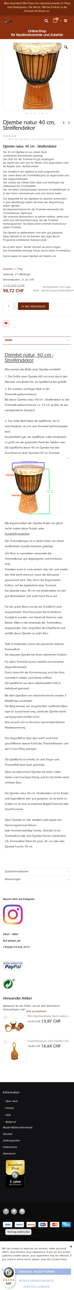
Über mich (12, 1101)
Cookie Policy (59, 1259)
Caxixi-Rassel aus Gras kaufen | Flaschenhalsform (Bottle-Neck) (49, 1041)
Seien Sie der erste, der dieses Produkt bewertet (36, 139)
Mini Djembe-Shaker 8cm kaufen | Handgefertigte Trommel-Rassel (49, 1016)
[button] (16, 16)
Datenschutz (10, 1147)
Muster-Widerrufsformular (18, 1128)
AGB (8, 1115)
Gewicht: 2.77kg (12, 269)
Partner (10, 1108)
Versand (7, 1134)
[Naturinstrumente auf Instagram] (13, 914)
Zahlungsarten (11, 1141)
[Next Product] (69, 123)
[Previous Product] (64, 123)
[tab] (37, 340)
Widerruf (11, 1122)
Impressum (9, 1154)
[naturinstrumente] (8, 21)
